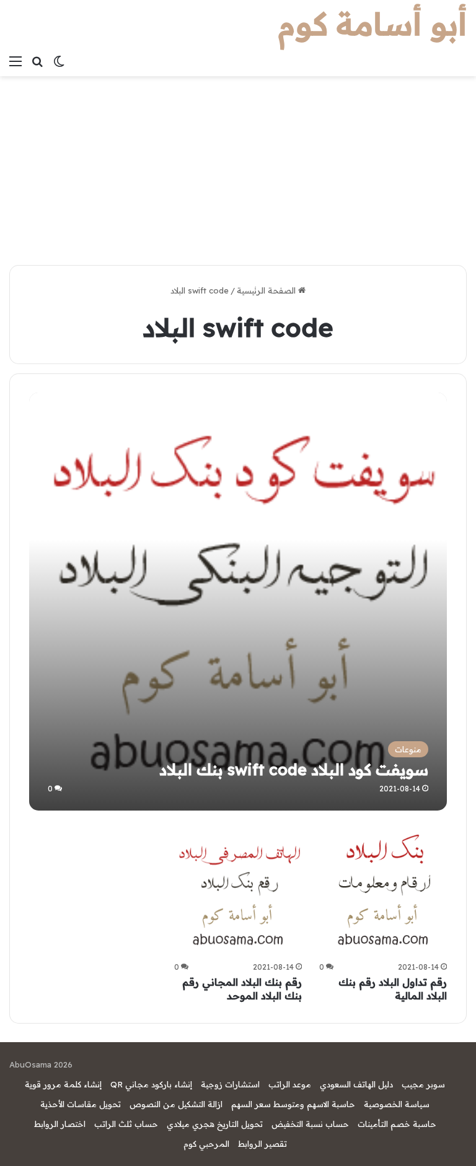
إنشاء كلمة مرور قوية (63, 1084)
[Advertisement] (238, 169)
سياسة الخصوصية (397, 1104)
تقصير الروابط (262, 1144)
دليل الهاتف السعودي (356, 1084)
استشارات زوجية (230, 1084)
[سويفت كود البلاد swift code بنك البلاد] (238, 602)
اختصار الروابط (60, 1124)
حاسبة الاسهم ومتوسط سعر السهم (293, 1104)
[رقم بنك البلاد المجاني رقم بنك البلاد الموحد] (238, 893)
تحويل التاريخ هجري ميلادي (215, 1124)
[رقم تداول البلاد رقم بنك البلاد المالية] (383, 893)
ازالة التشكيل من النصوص (176, 1104)
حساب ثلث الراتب (126, 1124)
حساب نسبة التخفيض (310, 1124)
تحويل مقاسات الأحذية (80, 1104)
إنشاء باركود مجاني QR (151, 1084)
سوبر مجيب (423, 1084)
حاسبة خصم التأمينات (397, 1124)
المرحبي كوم (206, 1144)
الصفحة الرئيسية (267, 290)
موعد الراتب (289, 1084)
